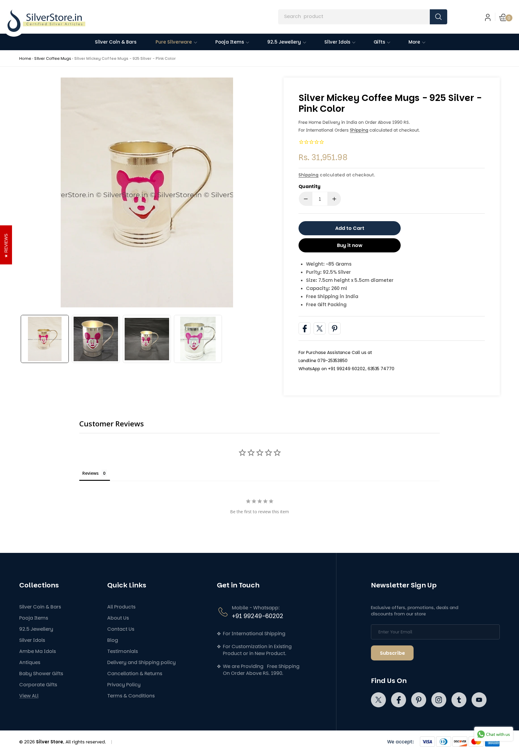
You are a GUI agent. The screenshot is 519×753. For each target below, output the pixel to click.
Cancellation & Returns (134, 673)
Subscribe (392, 653)
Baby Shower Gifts (41, 673)
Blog (112, 640)
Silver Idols (32, 640)
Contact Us (120, 629)
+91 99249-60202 (257, 616)
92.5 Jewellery (36, 629)
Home (25, 58)
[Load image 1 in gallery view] (45, 339)
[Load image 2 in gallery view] (96, 339)
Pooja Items (33, 618)
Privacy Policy (124, 684)
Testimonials (122, 651)
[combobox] (362, 16)
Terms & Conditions (131, 696)
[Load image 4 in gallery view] (198, 339)
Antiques (29, 662)
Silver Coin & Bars (40, 607)
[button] (506, 16)
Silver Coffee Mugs (52, 58)
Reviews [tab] (90, 473)
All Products (121, 607)
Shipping (359, 130)
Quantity (309, 186)
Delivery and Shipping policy (141, 662)
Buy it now (350, 245)
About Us (118, 618)
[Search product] (438, 16)
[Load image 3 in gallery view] (147, 339)
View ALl (28, 696)
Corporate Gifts (38, 684)
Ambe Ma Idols (37, 651)
